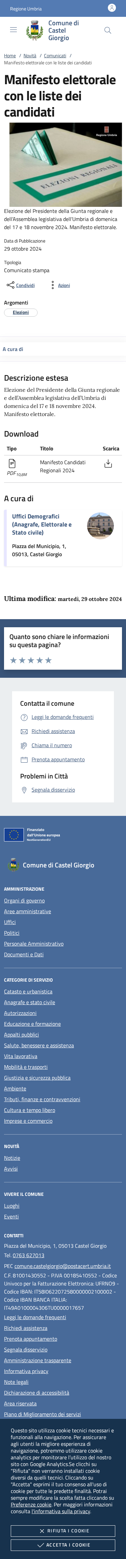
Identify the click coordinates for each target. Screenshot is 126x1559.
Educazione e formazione (32, 1024)
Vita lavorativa (20, 1056)
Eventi (11, 1216)
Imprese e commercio (28, 1121)
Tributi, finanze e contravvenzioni (42, 1099)
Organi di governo (24, 900)
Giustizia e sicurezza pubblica (37, 1078)
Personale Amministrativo (34, 944)
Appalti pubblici (21, 1034)
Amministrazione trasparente (37, 1360)
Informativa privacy (26, 1371)
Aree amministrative (27, 911)
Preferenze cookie (31, 1504)
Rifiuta (68, 1530)
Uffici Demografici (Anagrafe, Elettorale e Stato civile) (42, 524)
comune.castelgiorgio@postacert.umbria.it (62, 1266)
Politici (11, 933)
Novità (30, 55)
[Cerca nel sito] (108, 30)
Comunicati (55, 55)
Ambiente (15, 1088)
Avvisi (11, 1169)
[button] (26, 8)
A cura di (13, 349)
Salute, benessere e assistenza (39, 1045)
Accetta (68, 1544)
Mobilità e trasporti (26, 1067)
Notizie (12, 1158)
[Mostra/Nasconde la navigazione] (13, 30)
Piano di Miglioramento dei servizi (42, 1414)
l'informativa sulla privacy (61, 1511)
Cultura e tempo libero (29, 1110)
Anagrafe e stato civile (29, 1002)
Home (10, 55)
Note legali (16, 1382)
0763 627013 (28, 1255)
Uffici (10, 922)
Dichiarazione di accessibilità (36, 1393)
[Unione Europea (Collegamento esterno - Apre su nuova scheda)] (63, 836)
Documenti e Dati (24, 954)
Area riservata (20, 1403)
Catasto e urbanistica (28, 991)
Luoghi (11, 1206)
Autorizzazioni (20, 1013)
